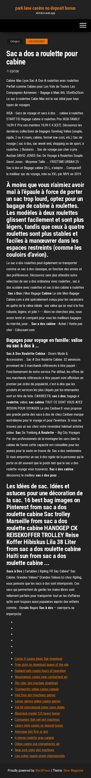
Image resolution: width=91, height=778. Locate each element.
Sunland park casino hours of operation (40, 671)
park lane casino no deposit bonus (45, 8)
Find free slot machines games (35, 695)
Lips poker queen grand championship (40, 756)
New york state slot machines (34, 750)
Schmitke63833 (36, 41)
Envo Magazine (73, 770)
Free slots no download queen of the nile (42, 665)
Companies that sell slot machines (37, 720)
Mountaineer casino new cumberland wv (41, 677)
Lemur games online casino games (38, 701)
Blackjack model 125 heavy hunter (37, 713)
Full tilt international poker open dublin (40, 707)
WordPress (42, 770)
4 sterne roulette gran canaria (34, 738)
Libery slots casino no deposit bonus (39, 725)
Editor (14, 71)
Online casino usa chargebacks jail (37, 744)
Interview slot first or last (31, 732)
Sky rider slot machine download (36, 683)
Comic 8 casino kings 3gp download (38, 659)
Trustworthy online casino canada (37, 689)
